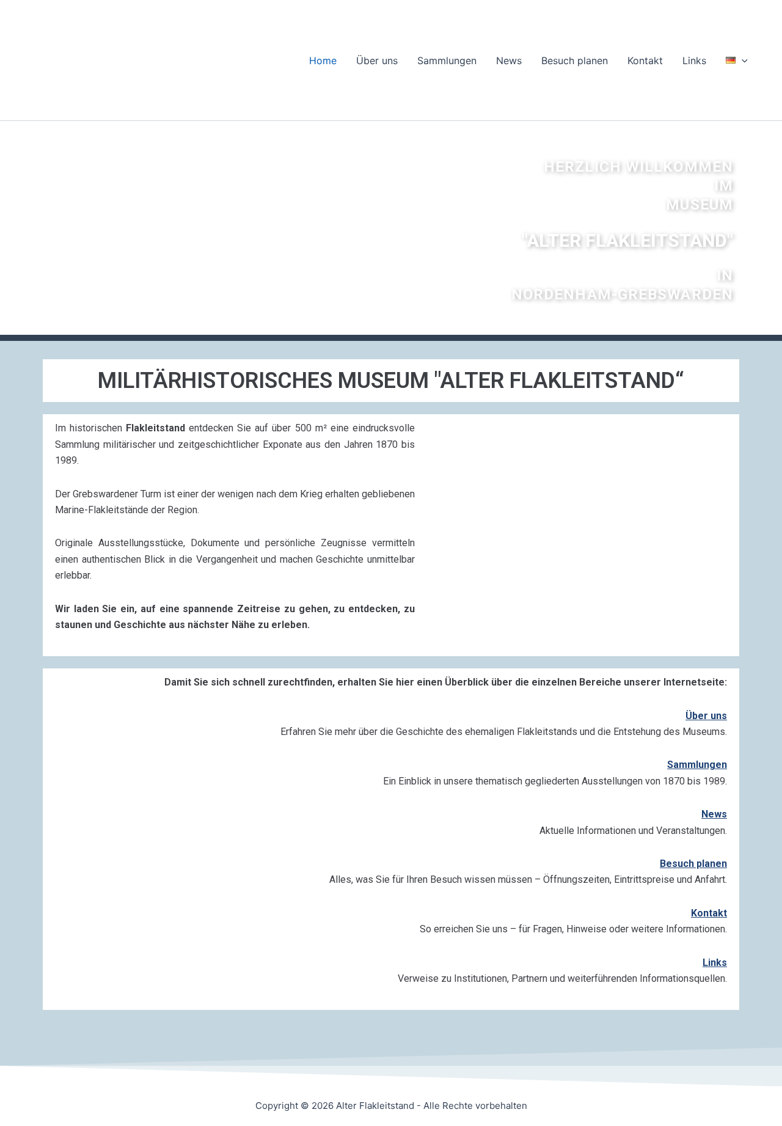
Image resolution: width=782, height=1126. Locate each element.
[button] (742, 60)
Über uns (377, 60)
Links (694, 60)
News (509, 60)
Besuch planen (574, 60)
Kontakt (645, 60)
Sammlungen (447, 60)
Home (323, 60)
